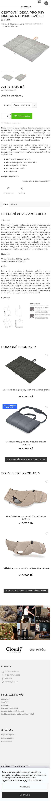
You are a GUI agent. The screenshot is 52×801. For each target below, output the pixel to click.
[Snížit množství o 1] (10, 117)
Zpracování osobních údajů (12, 711)
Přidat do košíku (24, 116)
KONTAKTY (6, 699)
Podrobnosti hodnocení (34, 24)
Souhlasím (25, 794)
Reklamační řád (7, 738)
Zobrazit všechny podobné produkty (26, 459)
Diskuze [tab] (13, 204)
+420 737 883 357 (12, 675)
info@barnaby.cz (12, 672)
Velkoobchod (6, 742)
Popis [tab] (5, 204)
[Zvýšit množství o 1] (10, 114)
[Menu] (46, 3)
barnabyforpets (11, 682)
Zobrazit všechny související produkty (26, 591)
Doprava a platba (8, 735)
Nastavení (25, 786)
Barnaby (8, 678)
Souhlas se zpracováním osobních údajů (17, 714)
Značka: (10, 26)
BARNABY (5, 705)
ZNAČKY (4, 702)
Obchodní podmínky (9, 708)
